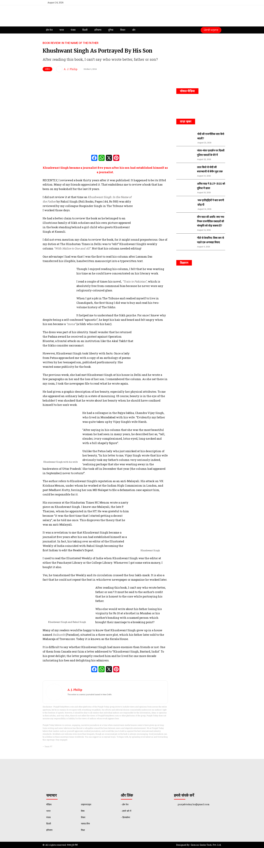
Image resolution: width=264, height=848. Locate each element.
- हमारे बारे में (126, 810)
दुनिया (110, 29)
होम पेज (49, 29)
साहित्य (47, 69)
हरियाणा (97, 29)
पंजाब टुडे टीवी (72, 844)
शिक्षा (83, 829)
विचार (122, 29)
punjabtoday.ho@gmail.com (193, 804)
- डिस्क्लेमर (125, 817)
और (133, 29)
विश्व (82, 810)
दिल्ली (85, 29)
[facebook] (201, 2)
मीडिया (48, 804)
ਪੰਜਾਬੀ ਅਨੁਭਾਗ (211, 30)
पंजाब (73, 29)
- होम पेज (124, 804)
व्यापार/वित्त (85, 823)
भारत (61, 29)
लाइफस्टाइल (86, 804)
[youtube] (212, 2)
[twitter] (206, 2)
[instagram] (217, 2)
